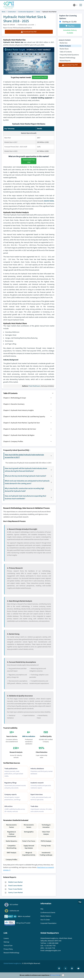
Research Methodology (67, 58)
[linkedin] (59, 968)
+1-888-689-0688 (52, 943)
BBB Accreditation (28, 736)
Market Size (63, 43)
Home (3, 12)
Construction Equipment (25, 12)
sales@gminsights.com (53, 950)
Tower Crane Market (15, 889)
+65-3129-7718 (50, 948)
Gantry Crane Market (15, 892)
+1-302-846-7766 (50, 946)
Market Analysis (65, 46)
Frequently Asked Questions (69, 55)
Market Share (64, 49)
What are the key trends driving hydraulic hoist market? (25, 476)
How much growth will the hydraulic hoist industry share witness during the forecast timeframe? (26, 469)
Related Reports (65, 61)
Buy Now (71, 26)
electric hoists (49, 201)
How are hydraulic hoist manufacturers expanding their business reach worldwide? (25, 497)
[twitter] (65, 968)
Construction (12, 12)
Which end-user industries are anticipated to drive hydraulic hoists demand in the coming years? (27, 482)
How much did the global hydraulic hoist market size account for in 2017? (24, 455)
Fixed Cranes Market (15, 885)
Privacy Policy (55, 975)
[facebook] (72, 968)
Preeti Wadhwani (34, 386)
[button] (52, 393)
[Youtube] (78, 968)
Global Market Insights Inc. (13, 963)
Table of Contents (66, 52)
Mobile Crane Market (15, 882)
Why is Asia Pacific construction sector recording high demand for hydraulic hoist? (24, 489)
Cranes (38, 12)
